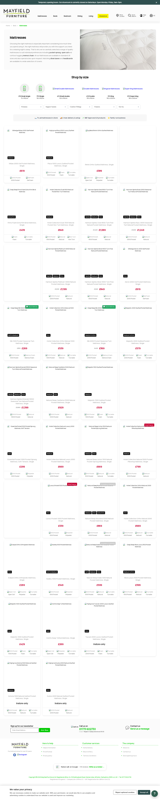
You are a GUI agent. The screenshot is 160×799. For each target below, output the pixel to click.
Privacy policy (47, 756)
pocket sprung (55, 52)
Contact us (127, 752)
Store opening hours (130, 756)
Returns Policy (88, 752)
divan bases (55, 58)
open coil (65, 52)
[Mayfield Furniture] (16, 13)
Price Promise (47, 752)
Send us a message (139, 728)
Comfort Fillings (75, 107)
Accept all (144, 792)
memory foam (28, 55)
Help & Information (49, 748)
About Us (126, 748)
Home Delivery (88, 748)
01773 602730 (87, 729)
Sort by (121, 107)
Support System (51, 107)
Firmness (24, 107)
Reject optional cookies (124, 792)
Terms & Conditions (89, 756)
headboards (68, 58)
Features (97, 107)
